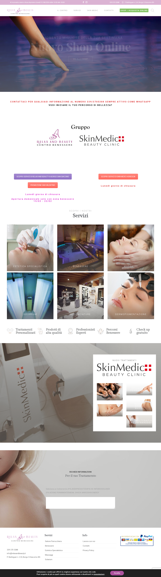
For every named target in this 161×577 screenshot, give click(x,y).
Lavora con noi (89, 541)
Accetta (117, 573)
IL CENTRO (62, 10)
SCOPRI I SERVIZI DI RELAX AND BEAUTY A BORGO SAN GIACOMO (43, 177)
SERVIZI (77, 10)
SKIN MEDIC (92, 10)
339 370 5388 (114, 2)
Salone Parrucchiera (53, 541)
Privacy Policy (88, 550)
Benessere (49, 546)
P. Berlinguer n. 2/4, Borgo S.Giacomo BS (139, 2)
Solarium (48, 559)
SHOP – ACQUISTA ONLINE (134, 10)
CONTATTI (109, 10)
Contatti (86, 546)
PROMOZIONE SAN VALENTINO (42, 185)
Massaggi (49, 555)
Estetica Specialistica (54, 550)
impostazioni (99, 574)
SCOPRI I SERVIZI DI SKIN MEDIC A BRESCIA (118, 177)
